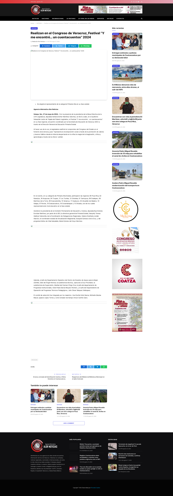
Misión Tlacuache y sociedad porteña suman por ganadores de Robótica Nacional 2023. (90, 446)
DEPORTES (100, 18)
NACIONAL (45, 18)
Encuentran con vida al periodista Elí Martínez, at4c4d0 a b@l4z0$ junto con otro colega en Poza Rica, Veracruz (68, 410)
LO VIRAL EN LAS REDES (86, 18)
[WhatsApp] (24, 122)
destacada (34, 360)
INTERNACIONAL (58, 18)
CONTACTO (120, 18)
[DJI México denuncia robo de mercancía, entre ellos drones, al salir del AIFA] (127, 73)
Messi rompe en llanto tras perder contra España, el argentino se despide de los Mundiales (129, 467)
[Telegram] (24, 118)
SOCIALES (110, 18)
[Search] (141, 18)
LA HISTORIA (71, 18)
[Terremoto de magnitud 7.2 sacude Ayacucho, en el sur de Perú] (112, 446)
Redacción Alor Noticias (38, 41)
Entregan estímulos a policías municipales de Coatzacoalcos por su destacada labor (41, 409)
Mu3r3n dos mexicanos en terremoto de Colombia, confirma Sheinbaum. (129, 455)
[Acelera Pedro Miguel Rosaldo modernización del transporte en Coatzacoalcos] (127, 171)
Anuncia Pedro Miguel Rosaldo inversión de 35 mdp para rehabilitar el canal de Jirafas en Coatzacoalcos (94, 410)
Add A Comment (69, 423)
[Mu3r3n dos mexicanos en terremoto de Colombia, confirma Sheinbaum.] (112, 456)
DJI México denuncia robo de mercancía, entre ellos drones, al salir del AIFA (125, 87)
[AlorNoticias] (41, 9)
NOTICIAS (35, 18)
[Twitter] (24, 113)
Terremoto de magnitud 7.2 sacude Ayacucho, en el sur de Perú (129, 445)
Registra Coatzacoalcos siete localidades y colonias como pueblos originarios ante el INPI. (90, 457)
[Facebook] (24, 109)
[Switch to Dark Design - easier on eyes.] (141, 1)
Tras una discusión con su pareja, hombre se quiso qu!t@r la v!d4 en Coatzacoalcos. (91, 469)
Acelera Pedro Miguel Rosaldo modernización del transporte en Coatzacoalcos (125, 185)
